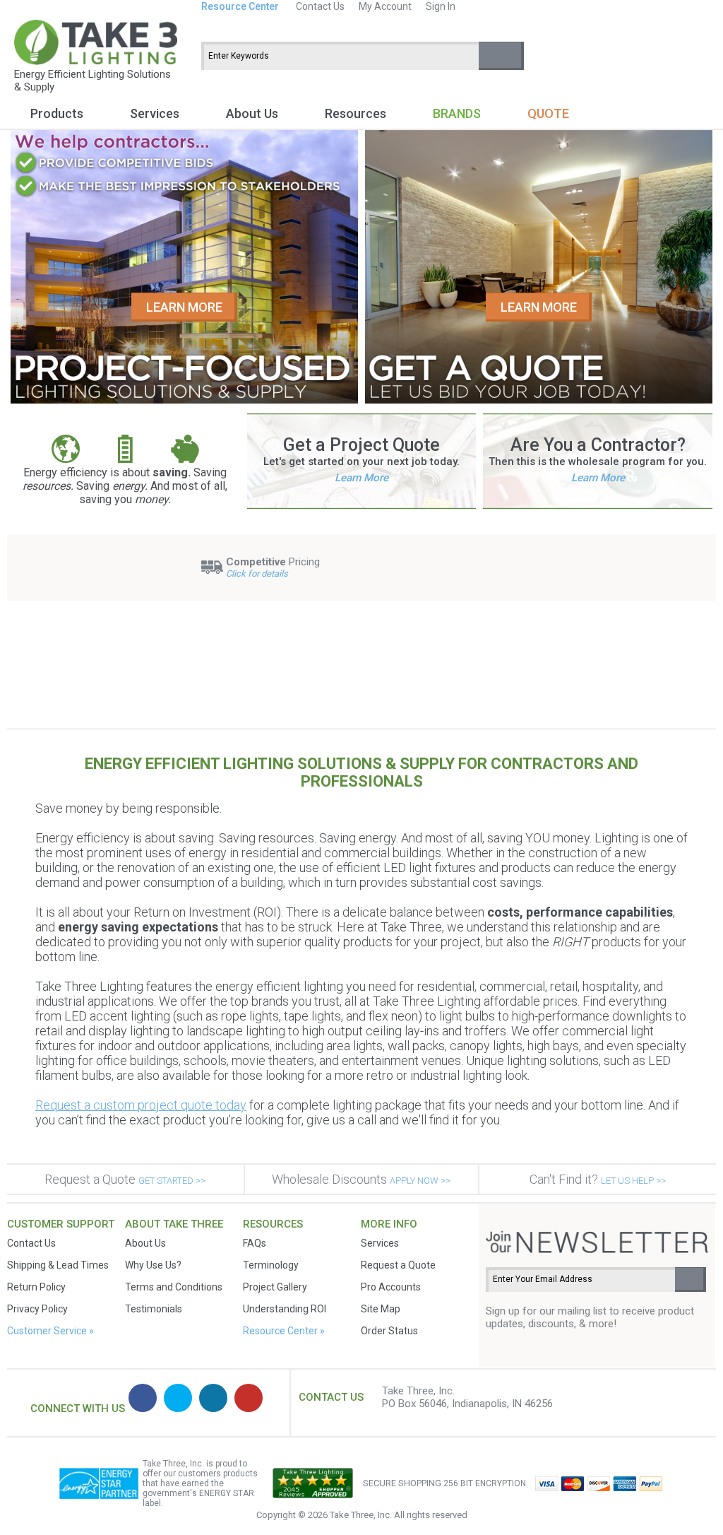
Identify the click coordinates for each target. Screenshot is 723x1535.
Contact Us (320, 6)
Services (154, 113)
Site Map (380, 1309)
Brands (457, 113)
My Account (385, 6)
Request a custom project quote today (140, 1105)
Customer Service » (50, 1330)
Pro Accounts (391, 1287)
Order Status (389, 1330)
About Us (252, 113)
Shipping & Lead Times (58, 1265)
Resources (355, 113)
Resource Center (240, 6)
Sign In (440, 6)
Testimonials (153, 1309)
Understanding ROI (284, 1309)
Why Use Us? (153, 1265)
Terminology (271, 1265)
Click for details (257, 573)
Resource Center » (284, 1330)
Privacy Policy (37, 1309)
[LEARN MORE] (184, 400)
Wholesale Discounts (361, 1179)
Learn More (361, 477)
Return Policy (36, 1287)
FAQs (254, 1243)
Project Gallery (275, 1287)
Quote (548, 113)
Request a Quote (124, 1179)
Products (56, 113)
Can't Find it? (598, 1179)
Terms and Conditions (173, 1287)
